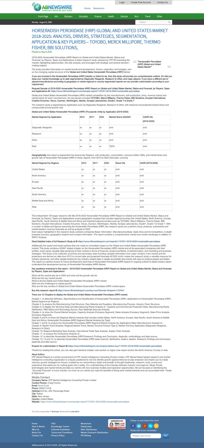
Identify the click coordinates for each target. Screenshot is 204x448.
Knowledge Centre (60, 427)
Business (68, 16)
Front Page (43, 16)
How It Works (38, 427)
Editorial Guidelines (60, 430)
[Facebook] (132, 426)
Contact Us (162, 2)
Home (87, 8)
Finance (98, 16)
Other (159, 16)
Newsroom (98, 8)
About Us (36, 433)
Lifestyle (124, 16)
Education (83, 16)
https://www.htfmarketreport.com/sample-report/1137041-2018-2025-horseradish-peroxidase (95, 91)
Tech (136, 16)
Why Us (35, 430)
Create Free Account (141, 2)
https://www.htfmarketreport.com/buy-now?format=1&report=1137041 (91, 290)
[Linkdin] (144, 426)
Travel (147, 16)
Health (111, 16)
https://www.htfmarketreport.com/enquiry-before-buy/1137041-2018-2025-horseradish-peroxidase (115, 346)
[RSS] (156, 426)
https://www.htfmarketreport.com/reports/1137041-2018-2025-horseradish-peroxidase (119, 241)
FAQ (53, 424)
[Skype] (150, 426)
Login (122, 2)
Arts (56, 16)
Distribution (86, 427)
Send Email (43, 385)
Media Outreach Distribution (94, 433)
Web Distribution (89, 430)
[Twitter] (138, 426)
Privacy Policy (58, 436)
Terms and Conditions (61, 433)
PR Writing (86, 436)
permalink (75, 412)
